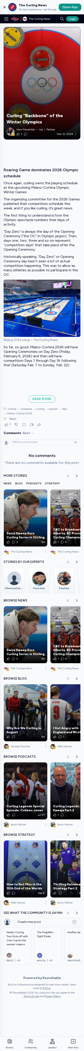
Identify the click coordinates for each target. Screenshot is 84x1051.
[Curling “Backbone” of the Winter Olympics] (42, 83)
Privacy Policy (53, 996)
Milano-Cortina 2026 (18, 413)
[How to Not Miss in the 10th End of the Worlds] (25, 868)
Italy (63, 408)
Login (72, 18)
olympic (52, 408)
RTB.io (46, 988)
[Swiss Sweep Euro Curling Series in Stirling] (25, 517)
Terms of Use (31, 996)
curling (39, 408)
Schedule (25, 408)
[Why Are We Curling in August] (25, 712)
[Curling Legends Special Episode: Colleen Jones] (25, 790)
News (12, 418)
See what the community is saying (34, 913)
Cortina (12, 408)
